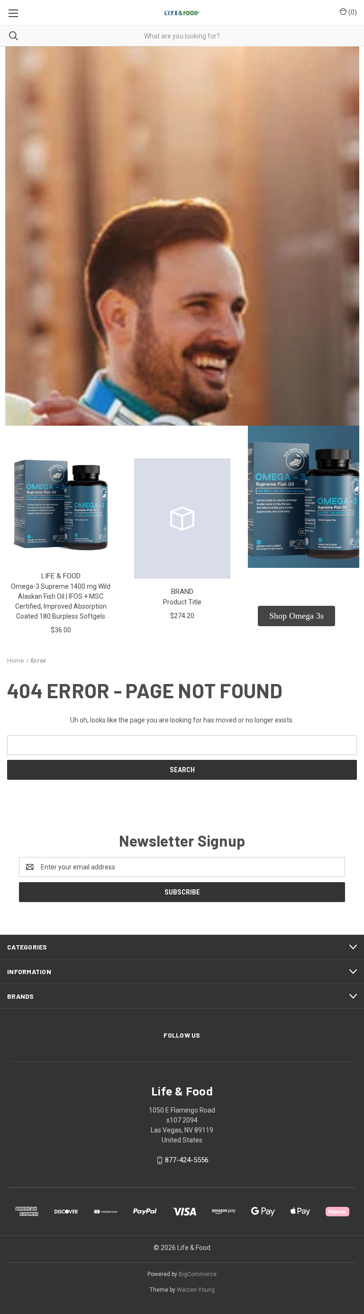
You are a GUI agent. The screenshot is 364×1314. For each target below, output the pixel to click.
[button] (296, 616)
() (352, 12)
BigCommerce (198, 1274)
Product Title (182, 602)
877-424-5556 (187, 1160)
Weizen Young (196, 1290)
